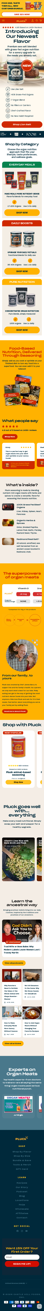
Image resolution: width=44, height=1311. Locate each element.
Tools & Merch (22, 1165)
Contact (22, 1218)
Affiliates (22, 1213)
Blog (22, 1196)
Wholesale (22, 1209)
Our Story (22, 1187)
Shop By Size (22, 1156)
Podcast (22, 1192)
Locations (22, 1200)
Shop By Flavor (22, 1152)
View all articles (13, 1043)
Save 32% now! (22, 14)
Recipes (22, 1183)
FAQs (22, 1205)
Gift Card (22, 1169)
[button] (13, 766)
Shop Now (22, 212)
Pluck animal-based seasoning (18, 773)
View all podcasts (14, 963)
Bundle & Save (22, 1160)
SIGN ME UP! (22, 1264)
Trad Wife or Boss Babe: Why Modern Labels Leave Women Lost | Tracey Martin (22, 949)
